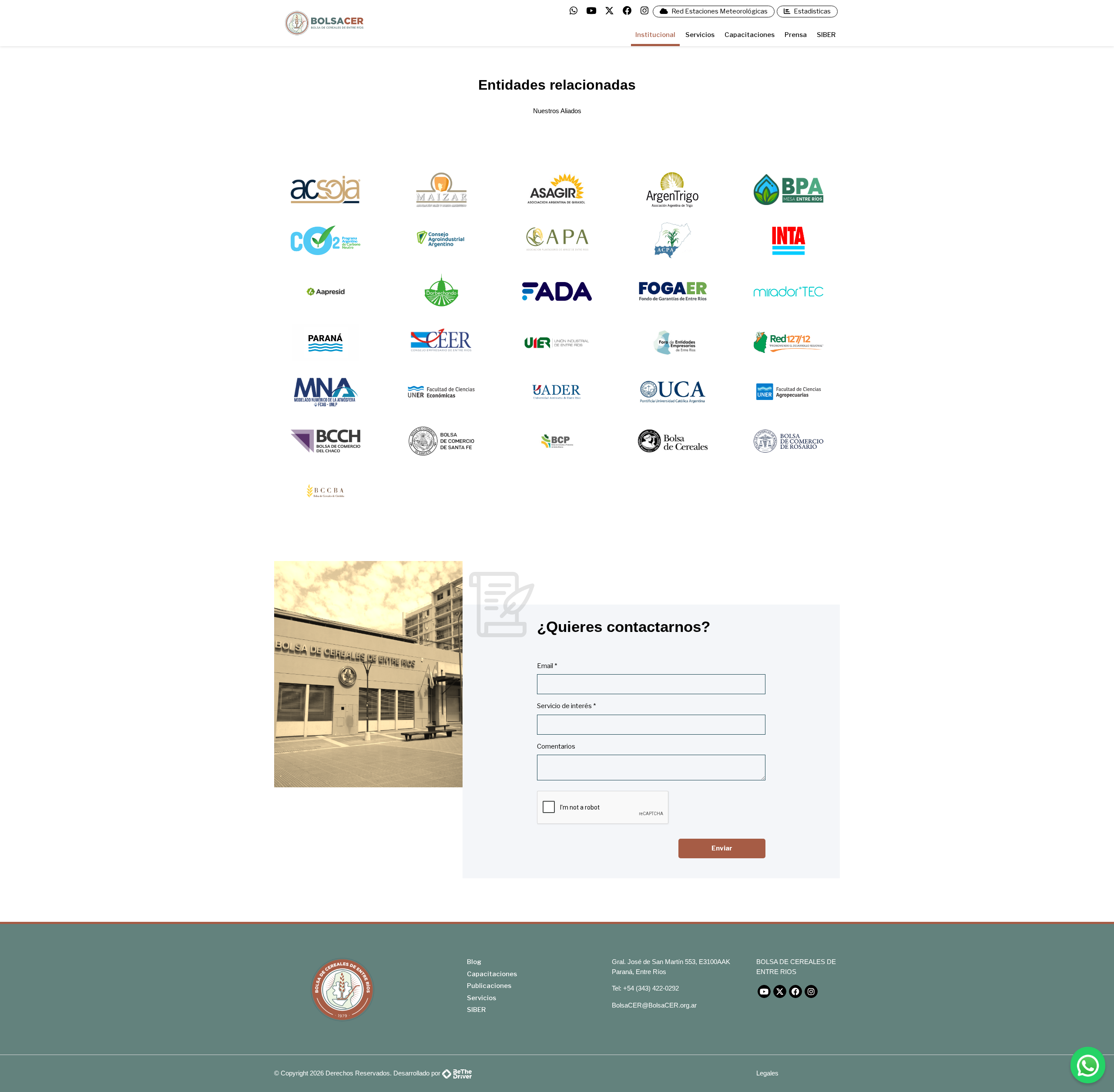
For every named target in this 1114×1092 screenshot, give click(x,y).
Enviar (721, 848)
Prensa (796, 35)
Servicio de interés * (566, 706)
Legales (767, 1073)
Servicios (700, 35)
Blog (474, 962)
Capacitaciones (750, 35)
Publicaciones (489, 986)
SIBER (826, 35)
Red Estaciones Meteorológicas (719, 11)
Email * (547, 666)
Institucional (655, 35)
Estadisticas (811, 11)
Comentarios (556, 746)
